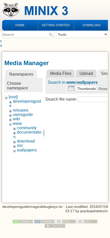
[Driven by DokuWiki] (55, 225)
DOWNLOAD (92, 25)
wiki (16, 119)
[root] (13, 97)
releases (20, 110)
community (27, 128)
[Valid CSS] (87, 221)
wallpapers (27, 150)
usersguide (23, 114)
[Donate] (23, 221)
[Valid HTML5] (66, 221)
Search (51, 34)
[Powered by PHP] (44, 221)
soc (20, 145)
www (17, 123)
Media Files (60, 73)
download (26, 141)
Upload (86, 73)
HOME (20, 25)
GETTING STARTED (56, 25)
